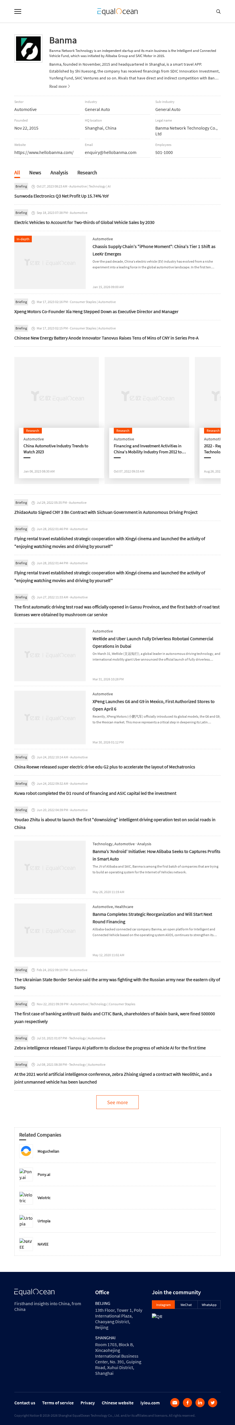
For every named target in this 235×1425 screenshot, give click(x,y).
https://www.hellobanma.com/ (44, 152)
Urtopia (44, 1220)
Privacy (88, 1403)
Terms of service (58, 1403)
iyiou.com (150, 1403)
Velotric (44, 1197)
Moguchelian (48, 1151)
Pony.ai (44, 1174)
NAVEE (43, 1244)
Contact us (24, 1403)
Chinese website (118, 1403)
